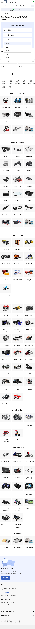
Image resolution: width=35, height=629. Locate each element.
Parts (24, 83)
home (2, 13)
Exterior (10, 83)
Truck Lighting (17, 83)
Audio (3, 88)
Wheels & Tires (31, 83)
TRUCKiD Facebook (3, 621)
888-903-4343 (12, 588)
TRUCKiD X (7, 621)
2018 (20, 66)
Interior (3, 83)
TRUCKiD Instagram (19, 621)
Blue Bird (7, 13)
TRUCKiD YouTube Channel (11, 621)
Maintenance (10, 88)
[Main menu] (2, 2)
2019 (2, 66)
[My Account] (29, 2)
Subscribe (6, 577)
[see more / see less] (17, 74)
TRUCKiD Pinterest (15, 621)
